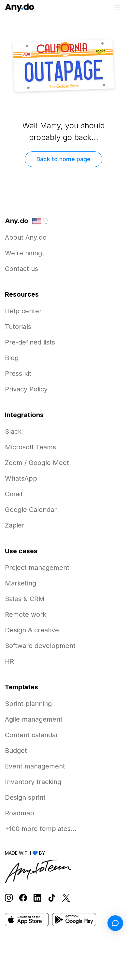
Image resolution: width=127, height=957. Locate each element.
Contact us (21, 269)
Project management (37, 567)
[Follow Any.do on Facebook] (23, 898)
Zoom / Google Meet (37, 463)
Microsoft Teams (30, 447)
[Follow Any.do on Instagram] (9, 898)
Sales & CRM (25, 599)
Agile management (34, 719)
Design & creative (32, 630)
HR (9, 661)
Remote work (25, 614)
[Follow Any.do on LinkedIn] (37, 898)
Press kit (18, 373)
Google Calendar (31, 510)
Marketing (20, 583)
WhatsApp (21, 478)
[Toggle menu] (117, 7)
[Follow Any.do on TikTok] (52, 898)
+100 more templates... (41, 829)
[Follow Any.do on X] (66, 898)
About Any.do (26, 237)
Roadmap (19, 813)
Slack (13, 431)
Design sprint (25, 797)
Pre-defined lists (30, 342)
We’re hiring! (24, 253)
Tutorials (18, 327)
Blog (12, 358)
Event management (35, 766)
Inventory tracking (33, 782)
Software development (40, 646)
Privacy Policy (26, 389)
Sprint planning (28, 704)
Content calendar (31, 735)
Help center (23, 311)
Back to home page (63, 159)
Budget (16, 750)
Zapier (14, 525)
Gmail (13, 494)
